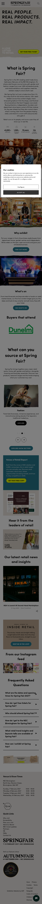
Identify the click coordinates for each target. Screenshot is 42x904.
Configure (21, 187)
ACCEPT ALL (21, 192)
